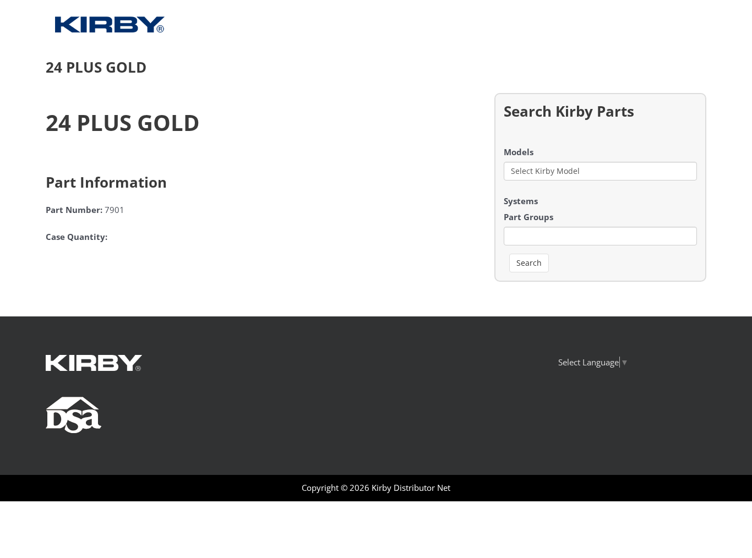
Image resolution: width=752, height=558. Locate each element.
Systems (521, 200)
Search (529, 263)
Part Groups (528, 216)
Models (518, 151)
